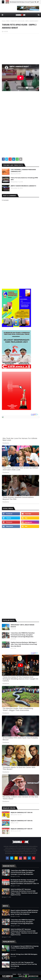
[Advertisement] (20, 48)
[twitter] (11, 518)
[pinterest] (11, 522)
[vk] (11, 526)
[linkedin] (29, 858)
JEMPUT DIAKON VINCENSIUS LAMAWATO (23, 186)
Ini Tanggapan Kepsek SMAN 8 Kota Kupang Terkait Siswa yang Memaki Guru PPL (24, 947)
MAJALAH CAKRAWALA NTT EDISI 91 (21, 829)
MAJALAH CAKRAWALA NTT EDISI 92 (21, 820)
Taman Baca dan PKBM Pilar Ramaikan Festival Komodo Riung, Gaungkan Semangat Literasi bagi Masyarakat (23, 634)
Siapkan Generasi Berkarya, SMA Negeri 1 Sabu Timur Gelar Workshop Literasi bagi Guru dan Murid (24, 644)
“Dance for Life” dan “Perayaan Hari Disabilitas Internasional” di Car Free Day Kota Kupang (24, 964)
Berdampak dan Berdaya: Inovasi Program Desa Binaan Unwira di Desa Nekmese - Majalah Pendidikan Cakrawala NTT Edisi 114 (25, 881)
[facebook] (11, 513)
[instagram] (30, 522)
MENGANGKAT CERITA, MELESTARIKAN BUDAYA (22, 626)
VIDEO (8, 21)
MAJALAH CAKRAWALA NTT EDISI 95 (21, 812)
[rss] (30, 518)
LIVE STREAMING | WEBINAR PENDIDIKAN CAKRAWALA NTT (23, 170)
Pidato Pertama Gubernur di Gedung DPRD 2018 (24, 178)
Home (3, 21)
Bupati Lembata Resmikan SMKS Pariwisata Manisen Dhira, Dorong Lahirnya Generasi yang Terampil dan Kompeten (24, 912)
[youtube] (30, 513)
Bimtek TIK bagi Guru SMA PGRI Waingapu (24, 954)
